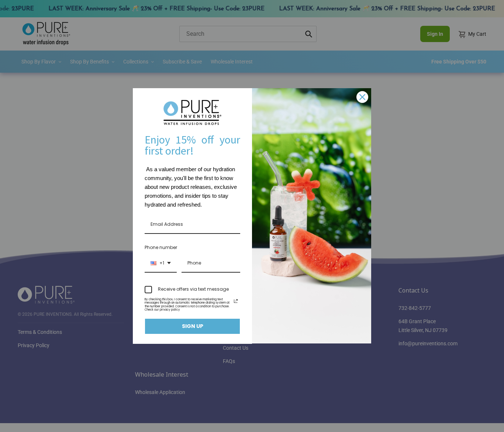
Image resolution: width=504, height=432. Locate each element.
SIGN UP (192, 326)
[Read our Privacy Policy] (235, 301)
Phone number (161, 247)
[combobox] (161, 263)
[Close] (362, 97)
